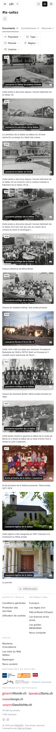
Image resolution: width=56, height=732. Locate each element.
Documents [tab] (10, 28)
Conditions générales (14, 603)
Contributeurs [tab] (30, 28)
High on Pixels (25, 728)
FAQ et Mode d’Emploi (41, 612)
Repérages (8, 659)
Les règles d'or (37, 607)
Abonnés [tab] (47, 28)
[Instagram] (7, 719)
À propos (34, 603)
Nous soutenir (10, 664)
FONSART (19, 725)
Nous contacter (37, 632)
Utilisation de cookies (14, 615)
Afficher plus (30, 588)
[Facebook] (3, 719)
